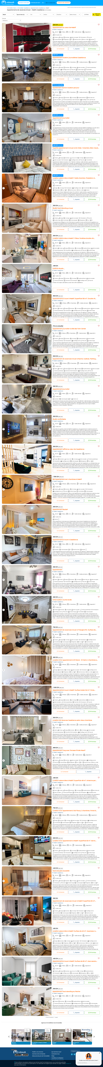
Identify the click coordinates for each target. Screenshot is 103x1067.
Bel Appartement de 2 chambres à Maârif (67, 479)
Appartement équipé (60, 509)
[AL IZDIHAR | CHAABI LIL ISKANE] (47, 1030)
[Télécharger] (21, 1053)
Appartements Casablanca (38, 8)
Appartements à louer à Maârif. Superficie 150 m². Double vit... (74, 298)
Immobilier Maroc (12, 8)
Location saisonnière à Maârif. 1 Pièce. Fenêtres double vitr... (74, 238)
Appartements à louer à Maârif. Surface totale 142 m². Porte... (74, 690)
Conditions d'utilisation (57, 1058)
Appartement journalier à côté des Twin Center (69, 329)
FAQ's (53, 1056)
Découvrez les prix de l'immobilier (41, 1056)
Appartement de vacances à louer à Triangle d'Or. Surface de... (75, 630)
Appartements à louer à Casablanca (65, 539)
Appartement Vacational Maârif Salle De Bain (88, 7)
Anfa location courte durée (62, 600)
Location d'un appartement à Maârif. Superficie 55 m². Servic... (74, 841)
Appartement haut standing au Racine (66, 991)
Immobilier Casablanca (23, 8)
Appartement (57, 569)
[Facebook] (72, 1054)
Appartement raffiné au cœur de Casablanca (68, 449)
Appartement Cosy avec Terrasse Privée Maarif (69, 750)
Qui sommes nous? (56, 1051)
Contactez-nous (56, 1053)
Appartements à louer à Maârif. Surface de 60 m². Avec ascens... (75, 961)
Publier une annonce (64, 2)
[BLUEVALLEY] (86, 1030)
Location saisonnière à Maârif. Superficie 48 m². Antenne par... (75, 780)
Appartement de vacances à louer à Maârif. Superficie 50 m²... (74, 901)
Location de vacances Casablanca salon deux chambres (72, 720)
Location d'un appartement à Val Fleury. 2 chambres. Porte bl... (75, 810)
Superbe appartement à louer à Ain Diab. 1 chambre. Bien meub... (76, 148)
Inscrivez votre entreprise (38, 1053)
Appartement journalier (61, 118)
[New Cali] (27, 1030)
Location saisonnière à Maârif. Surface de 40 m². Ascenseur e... (75, 931)
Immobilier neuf (35, 2)
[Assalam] (68, 1030)
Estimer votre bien (24, 2)
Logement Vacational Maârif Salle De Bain (74, 7)
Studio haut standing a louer (63, 208)
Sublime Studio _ (59, 268)
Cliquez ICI (68, 1063)
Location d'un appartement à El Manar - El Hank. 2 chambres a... (75, 660)
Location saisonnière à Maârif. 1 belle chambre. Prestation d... (74, 178)
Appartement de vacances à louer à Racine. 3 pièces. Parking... (75, 359)
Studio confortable (59, 419)
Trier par (4, 18)
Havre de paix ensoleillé (61, 871)
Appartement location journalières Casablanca (69, 57)
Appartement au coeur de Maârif (64, 27)
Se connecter (51, 2)
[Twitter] (74, 1054)
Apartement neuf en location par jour (66, 88)
